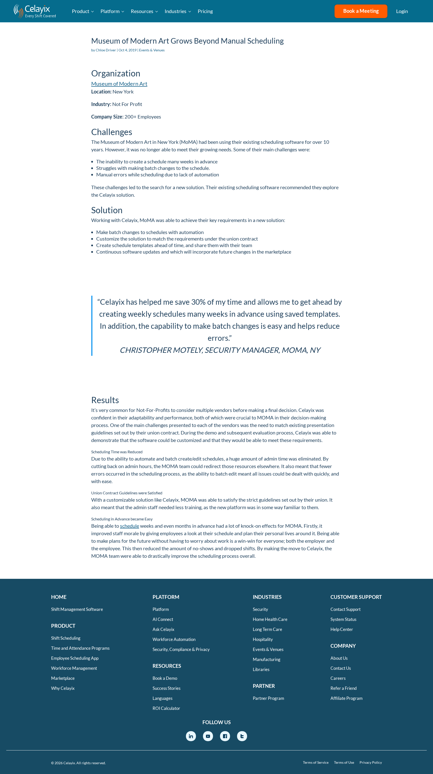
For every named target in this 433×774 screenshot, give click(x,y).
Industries (175, 11)
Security (260, 609)
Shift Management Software (77, 609)
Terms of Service (316, 762)
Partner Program (268, 698)
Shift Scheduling (65, 638)
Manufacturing (266, 659)
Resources (142, 11)
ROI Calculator (166, 708)
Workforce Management (74, 668)
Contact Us (341, 668)
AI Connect (163, 619)
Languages (162, 698)
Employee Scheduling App (74, 658)
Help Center (342, 629)
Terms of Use (344, 762)
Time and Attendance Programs (80, 648)
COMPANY (343, 646)
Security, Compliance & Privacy (181, 649)
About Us (339, 658)
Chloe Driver (106, 50)
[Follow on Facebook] (225, 736)
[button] (420, 11)
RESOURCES (167, 666)
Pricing (205, 11)
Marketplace (63, 678)
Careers (338, 678)
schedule (129, 526)
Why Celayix (63, 688)
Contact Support (346, 609)
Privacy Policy (371, 762)
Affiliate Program (347, 698)
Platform (110, 11)
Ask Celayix (163, 629)
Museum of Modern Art (119, 83)
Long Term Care (267, 629)
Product (80, 11)
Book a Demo (165, 678)
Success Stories (166, 688)
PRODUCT (63, 626)
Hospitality (263, 639)
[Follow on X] (242, 736)
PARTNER (264, 686)
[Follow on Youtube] (208, 736)
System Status (343, 619)
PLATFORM (166, 597)
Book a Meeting (361, 11)
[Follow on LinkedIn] (191, 736)
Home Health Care (270, 619)
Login (402, 11)
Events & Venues (152, 50)
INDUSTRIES (267, 597)
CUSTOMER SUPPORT (356, 597)
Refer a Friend (344, 688)
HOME (58, 597)
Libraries (261, 669)
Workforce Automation (174, 639)
